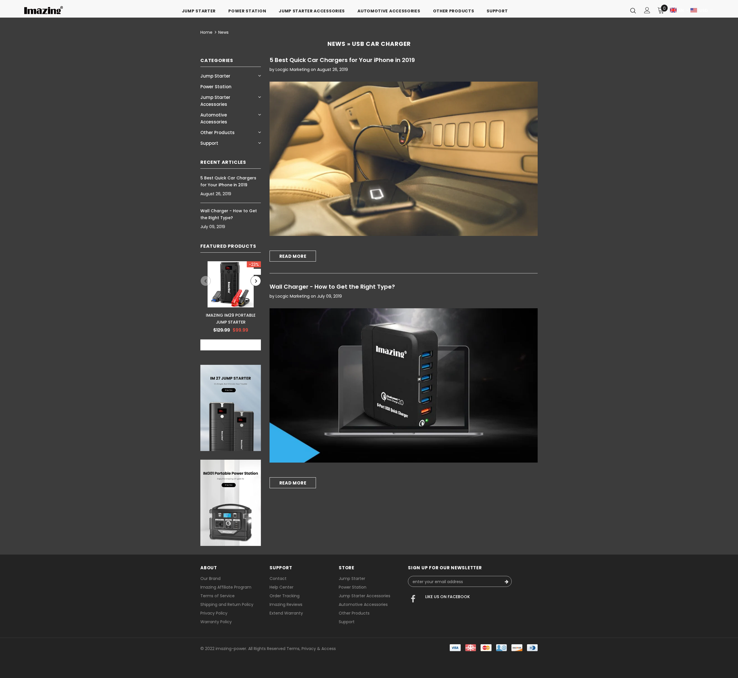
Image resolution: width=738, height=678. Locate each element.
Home (206, 32)
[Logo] (43, 10)
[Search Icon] (633, 10)
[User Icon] (647, 10)
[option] (230, 305)
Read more (292, 256)
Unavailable (230, 345)
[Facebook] (413, 599)
